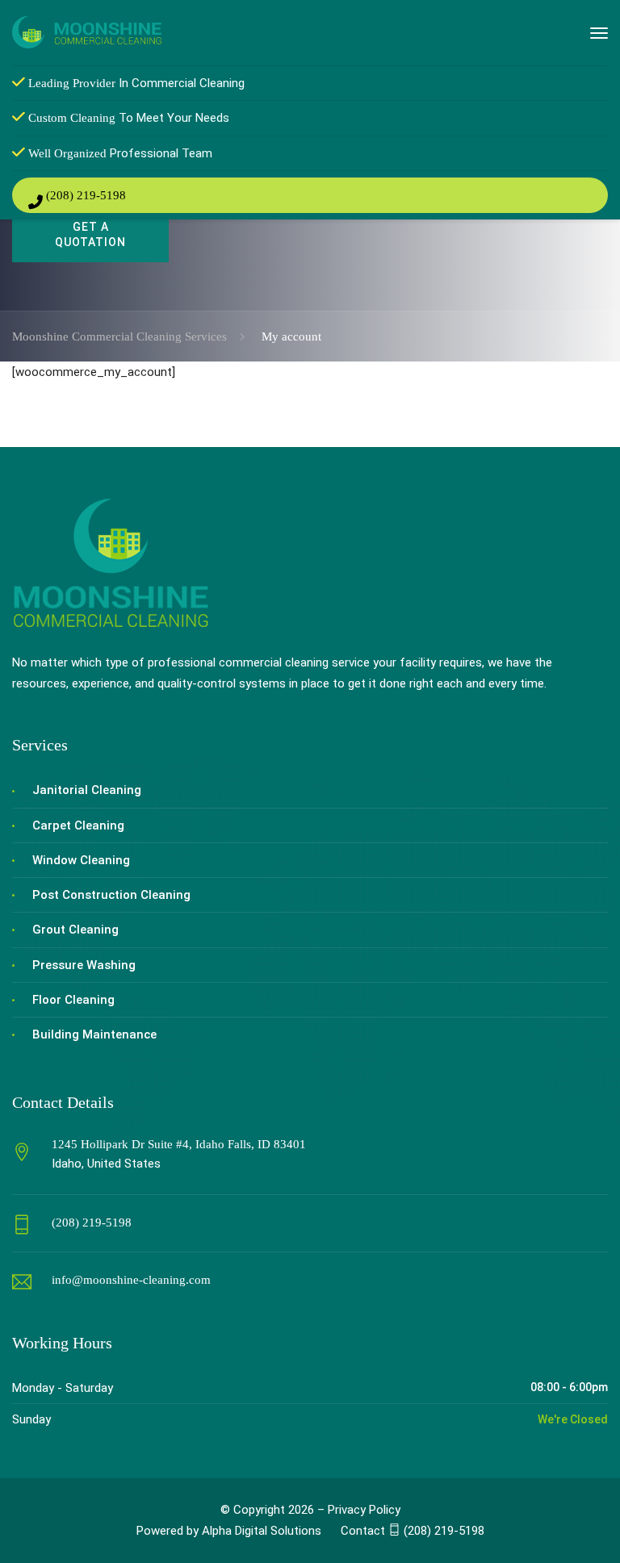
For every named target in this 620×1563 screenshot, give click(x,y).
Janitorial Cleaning (86, 790)
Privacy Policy (364, 1509)
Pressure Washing (84, 965)
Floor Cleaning (73, 1000)
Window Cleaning (81, 860)
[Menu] (599, 33)
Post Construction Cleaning (111, 895)
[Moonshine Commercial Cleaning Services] (86, 31)
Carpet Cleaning (78, 825)
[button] (412, 1530)
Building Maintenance (94, 1034)
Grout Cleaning (75, 929)
